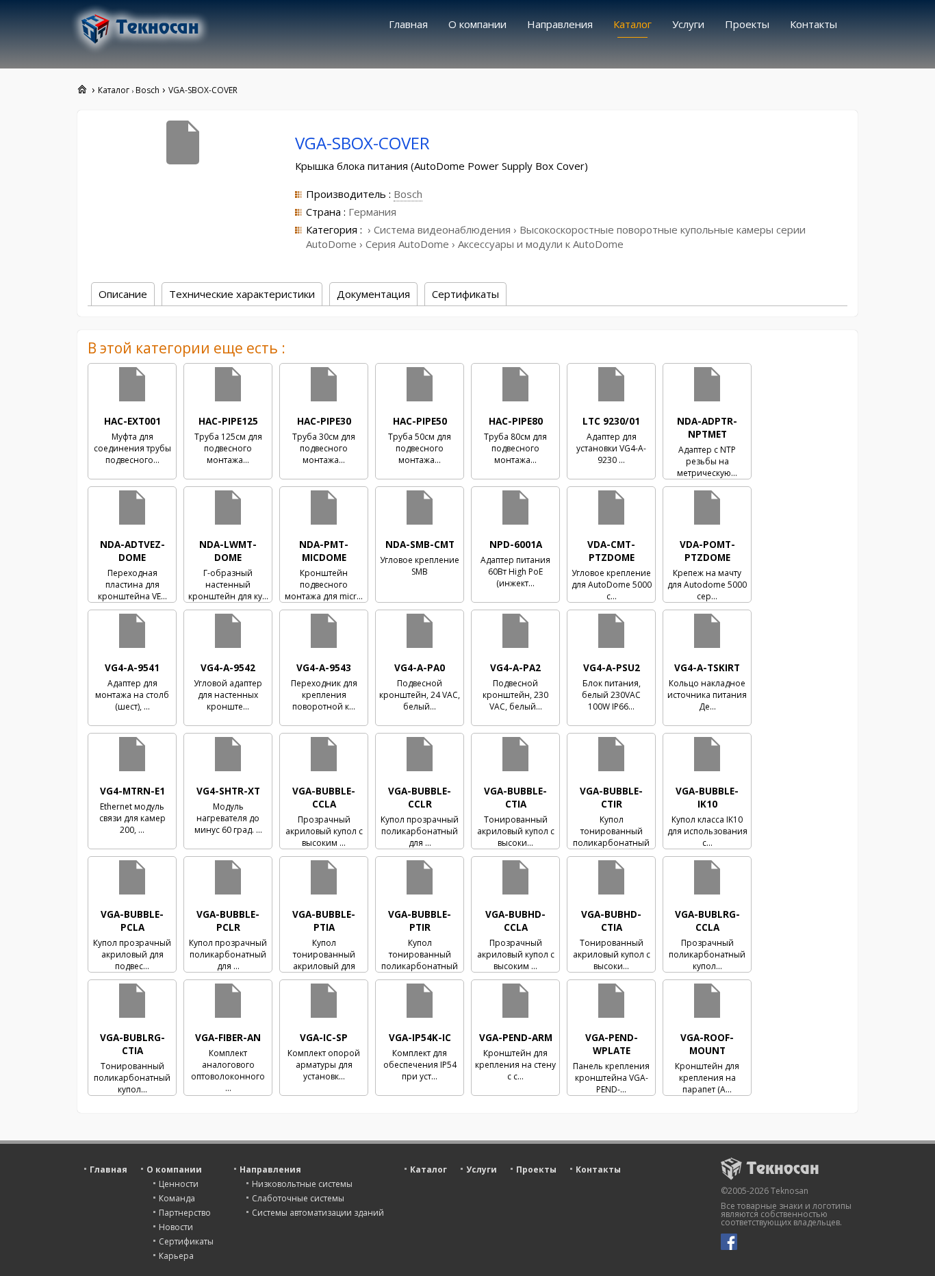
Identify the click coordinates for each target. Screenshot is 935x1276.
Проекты (747, 24)
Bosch (408, 194)
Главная (408, 24)
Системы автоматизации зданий (318, 1212)
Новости (176, 1227)
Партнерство (185, 1212)
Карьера (176, 1256)
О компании (477, 24)
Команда (177, 1198)
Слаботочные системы (298, 1198)
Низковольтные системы (302, 1184)
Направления (560, 24)
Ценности (178, 1184)
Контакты (813, 24)
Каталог (632, 24)
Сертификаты (186, 1241)
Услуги (688, 24)
